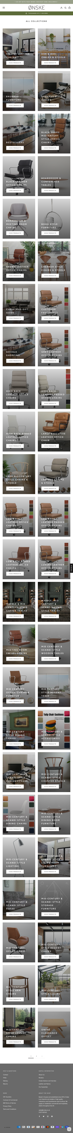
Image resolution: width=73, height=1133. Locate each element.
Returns (5, 1084)
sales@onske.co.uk (44, 1110)
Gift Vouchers (7, 1097)
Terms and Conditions (9, 1109)
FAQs (4, 1078)
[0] (69, 8)
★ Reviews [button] (71, 568)
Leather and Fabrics (44, 1084)
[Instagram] (47, 1116)
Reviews (41, 1078)
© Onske (7, 1127)
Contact (5, 1075)
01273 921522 (43, 1112)
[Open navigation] (4, 7)
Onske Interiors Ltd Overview (47, 1081)
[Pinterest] (52, 1116)
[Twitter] (43, 1116)
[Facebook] (39, 1116)
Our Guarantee (43, 1087)
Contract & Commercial (10, 1100)
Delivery (5, 1081)
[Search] (65, 8)
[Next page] (42, 1056)
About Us (41, 1075)
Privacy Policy (7, 1106)
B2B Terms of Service (9, 1103)
